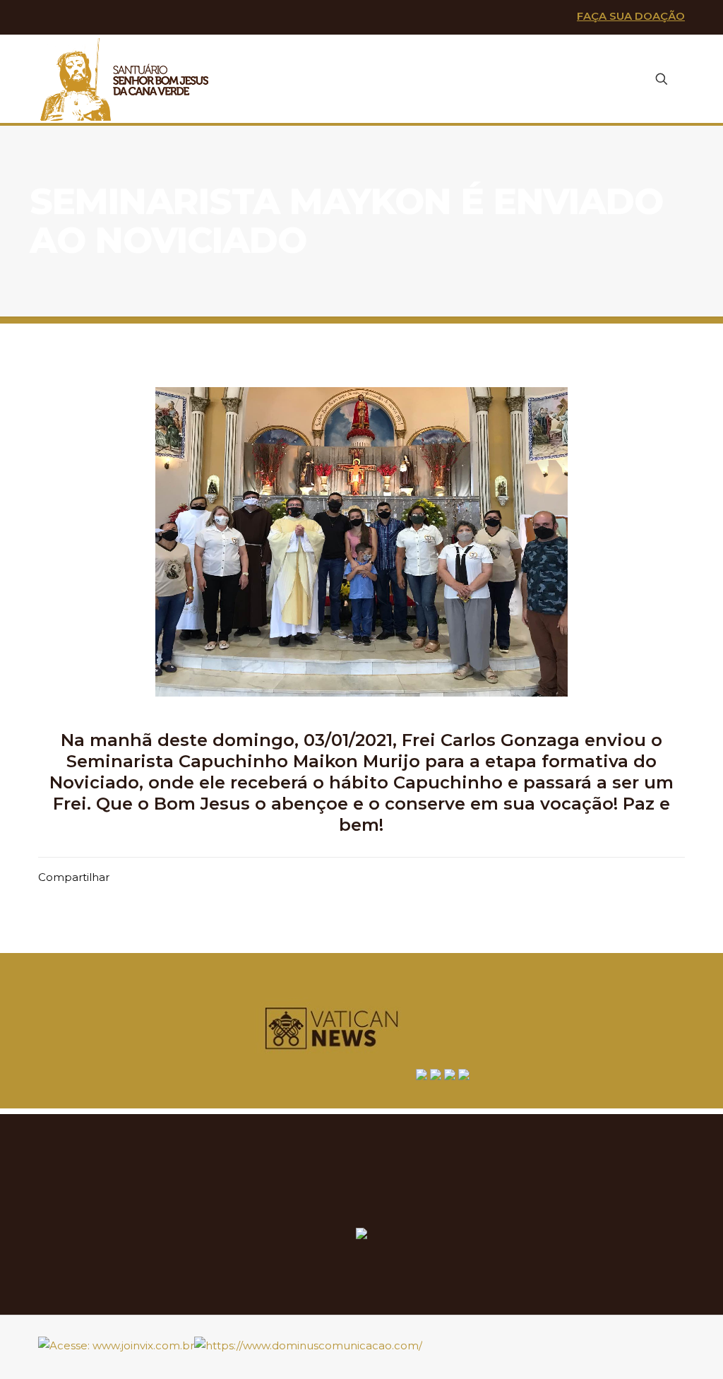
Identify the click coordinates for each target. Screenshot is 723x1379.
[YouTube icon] (96, 18)
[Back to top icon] (679, 1339)
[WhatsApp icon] (50, 18)
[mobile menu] (612, 79)
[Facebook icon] (73, 18)
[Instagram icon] (119, 18)
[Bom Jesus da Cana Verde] (125, 79)
